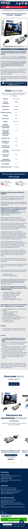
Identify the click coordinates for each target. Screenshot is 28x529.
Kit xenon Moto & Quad (7, 10)
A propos (2, 511)
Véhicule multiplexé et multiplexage (10, 492)
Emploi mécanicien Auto (7, 501)
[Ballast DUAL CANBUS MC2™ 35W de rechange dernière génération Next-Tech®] (10, 439)
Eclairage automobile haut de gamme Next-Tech (13, 507)
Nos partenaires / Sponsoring (8, 500)
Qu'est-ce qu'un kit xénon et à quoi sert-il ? (12, 490)
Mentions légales (5, 474)
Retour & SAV (4, 481)
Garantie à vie (3, 513)
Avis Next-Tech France (6, 478)
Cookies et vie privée (6, 477)
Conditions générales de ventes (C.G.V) (11, 476)
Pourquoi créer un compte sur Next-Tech (11, 480)
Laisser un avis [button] (14, 384)
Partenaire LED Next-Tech (7, 493)
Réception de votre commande (8, 489)
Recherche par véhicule (16, 7)
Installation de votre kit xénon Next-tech (11, 502)
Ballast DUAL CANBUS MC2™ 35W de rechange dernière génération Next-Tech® (11, 452)
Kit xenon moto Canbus (18, 10)
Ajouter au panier (14, 519)
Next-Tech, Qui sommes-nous (8, 488)
